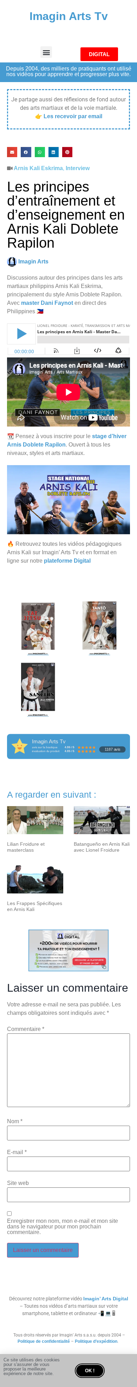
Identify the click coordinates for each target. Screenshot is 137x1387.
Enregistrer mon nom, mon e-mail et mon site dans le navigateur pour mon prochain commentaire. (62, 1226)
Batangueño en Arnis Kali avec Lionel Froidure (102, 847)
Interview (78, 168)
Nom (14, 1121)
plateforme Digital (67, 561)
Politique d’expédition (96, 1341)
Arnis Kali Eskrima (38, 168)
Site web (18, 1183)
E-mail (17, 1152)
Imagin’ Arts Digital (105, 1298)
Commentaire (25, 1029)
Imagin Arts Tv (69, 16)
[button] (46, 52)
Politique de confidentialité (44, 1341)
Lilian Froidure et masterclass (26, 847)
